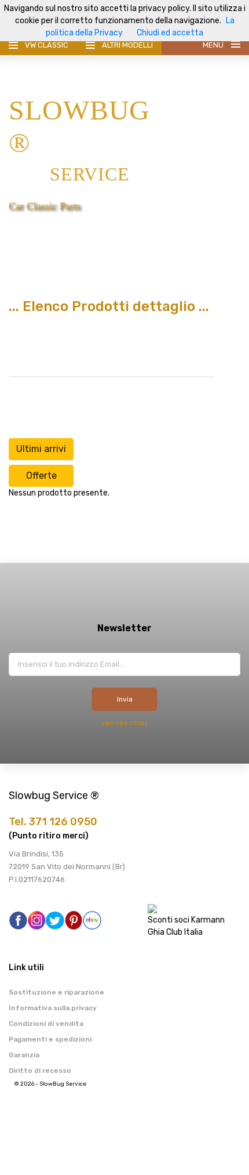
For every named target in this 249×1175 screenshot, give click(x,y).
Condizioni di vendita (46, 1023)
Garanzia (24, 1055)
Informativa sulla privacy (53, 1008)
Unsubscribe (125, 723)
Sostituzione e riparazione (56, 992)
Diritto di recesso (40, 1070)
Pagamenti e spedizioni (50, 1039)
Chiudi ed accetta (170, 33)
